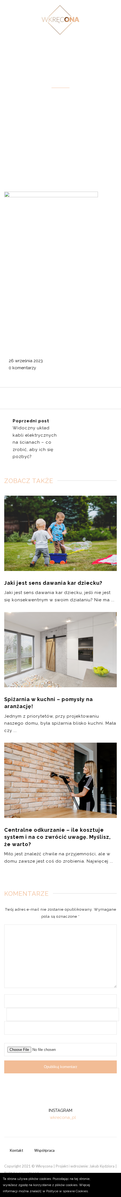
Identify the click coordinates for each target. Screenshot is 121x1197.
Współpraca (44, 1150)
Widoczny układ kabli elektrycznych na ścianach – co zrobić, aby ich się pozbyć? (35, 442)
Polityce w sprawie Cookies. (67, 1191)
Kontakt (16, 1150)
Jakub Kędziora (102, 1166)
